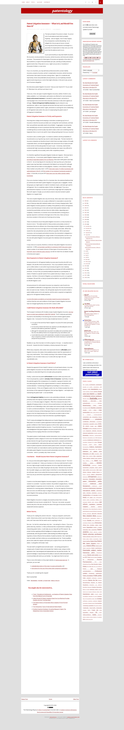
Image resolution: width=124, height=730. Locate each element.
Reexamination (87, 582)
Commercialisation (98, 414)
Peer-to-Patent (94, 557)
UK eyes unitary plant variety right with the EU (91, 305)
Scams (96, 589)
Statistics (99, 596)
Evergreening (86, 447)
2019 (85, 217)
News (95, 516)
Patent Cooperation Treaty (96, 539)
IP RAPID (100, 495)
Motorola (99, 513)
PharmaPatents (88, 348)
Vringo (91, 617)
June (86, 253)
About (28, 2)
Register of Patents (96, 582)
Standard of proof (93, 596)
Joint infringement (98, 497)
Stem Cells (94, 598)
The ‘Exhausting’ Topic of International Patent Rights (47, 606)
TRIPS (90, 610)
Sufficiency (85, 601)
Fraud (100, 460)
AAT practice (86, 384)
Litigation (87, 506)
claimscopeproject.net (61, 560)
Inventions (95, 493)
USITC (100, 612)
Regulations (86, 585)
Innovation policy (95, 481)
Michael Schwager (87, 513)
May (86, 255)
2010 (85, 277)
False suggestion (97, 456)
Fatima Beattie (87, 458)
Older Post (76, 699)
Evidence (92, 447)
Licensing (99, 504)
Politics (85, 566)
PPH (88, 566)
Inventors (100, 493)
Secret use (85, 591)
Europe (100, 442)
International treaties (89, 490)
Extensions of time (89, 454)
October (87, 230)
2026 (85, 201)
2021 (85, 212)
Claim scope (93, 412)
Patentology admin (90, 552)
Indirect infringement (96, 474)
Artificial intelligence (96, 396)
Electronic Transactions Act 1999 (90, 437)
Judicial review (86, 499)
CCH (91, 410)
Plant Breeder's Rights (96, 564)
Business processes (96, 408)
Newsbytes (99, 516)
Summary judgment (93, 601)
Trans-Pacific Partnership (95, 608)
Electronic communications (96, 435)
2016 (85, 224)
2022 (85, 210)
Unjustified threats (89, 612)
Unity (101, 610)
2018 (85, 219)
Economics (86, 435)
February (87, 261)
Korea (97, 499)
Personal (99, 559)
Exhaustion (86, 449)
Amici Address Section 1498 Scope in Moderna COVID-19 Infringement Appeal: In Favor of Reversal (92, 323)
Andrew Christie (90, 391)
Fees (84, 460)
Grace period (98, 467)
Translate (94, 72)
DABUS (100, 426)
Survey (93, 603)
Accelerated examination (95, 384)
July (86, 251)
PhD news (98, 562)
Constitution (99, 421)
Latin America (95, 502)
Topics (33, 2)
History (85, 472)
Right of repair (86, 589)
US (97, 612)
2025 (85, 203)
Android (96, 391)
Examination (98, 447)
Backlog (100, 398)
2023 (85, 207)
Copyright (92, 424)
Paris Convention (92, 529)
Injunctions (86, 479)
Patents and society (93, 555)
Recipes (100, 580)
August (86, 234)
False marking (89, 456)
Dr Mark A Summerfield (43, 710)
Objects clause (91, 522)
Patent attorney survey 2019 (90, 536)
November (87, 228)
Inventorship (86, 495)
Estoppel (90, 442)
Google (100, 465)
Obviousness (98, 523)
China (96, 410)
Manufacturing (94, 509)
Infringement (92, 477)
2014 (85, 268)
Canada (86, 410)
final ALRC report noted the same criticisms (38, 251)
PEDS (89, 557)
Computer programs (92, 419)
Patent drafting (86, 541)
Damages (85, 428)
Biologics (100, 403)
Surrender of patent (87, 603)
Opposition (90, 527)
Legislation (93, 504)
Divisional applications (88, 433)
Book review (97, 405)
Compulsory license (97, 417)
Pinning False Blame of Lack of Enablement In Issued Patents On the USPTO (92, 342)
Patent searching (87, 548)
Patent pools (99, 545)
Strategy (99, 598)
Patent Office (91, 546)
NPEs (93, 520)
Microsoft (94, 513)
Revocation (99, 587)
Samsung (92, 589)
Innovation (92, 479)
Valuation (100, 614)
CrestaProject (53, 717)
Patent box (99, 536)
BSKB (89, 407)
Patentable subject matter (92, 550)
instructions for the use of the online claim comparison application (49, 568)
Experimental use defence (95, 449)
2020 (85, 215)
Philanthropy (85, 564)
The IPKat (87, 304)
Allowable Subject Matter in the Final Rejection (91, 314)
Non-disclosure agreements (90, 518)
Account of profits (88, 387)
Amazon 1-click (87, 389)
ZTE (92, 619)
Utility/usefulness (87, 614)
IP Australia (95, 495)
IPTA (88, 497)
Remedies (85, 587)
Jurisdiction (93, 499)
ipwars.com (87, 330)
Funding (86, 463)
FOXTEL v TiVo (90, 460)
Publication (95, 578)
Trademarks (86, 608)
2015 (85, 265)
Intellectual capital (97, 486)
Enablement (91, 440)
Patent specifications (96, 548)
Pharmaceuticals (89, 562)
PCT (86, 557)
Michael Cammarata (97, 511)
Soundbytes (86, 596)
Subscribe (92, 33)
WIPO (84, 619)
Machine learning (96, 506)
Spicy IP (86, 295)
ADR (101, 387)
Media (84, 511)
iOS (91, 495)
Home (23, 2)
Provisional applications (95, 573)
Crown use (94, 426)
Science (100, 589)
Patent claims (86, 539)
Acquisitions (97, 387)
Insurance (34, 580)
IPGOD (85, 497)
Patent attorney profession (92, 534)
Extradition (97, 453)
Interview (89, 493)
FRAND (96, 460)
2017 (85, 222)
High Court (99, 470)
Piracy (89, 564)
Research (90, 587)
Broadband (85, 407)
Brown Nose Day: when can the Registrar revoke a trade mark (91, 333)
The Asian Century (98, 605)
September (87, 232)
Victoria (88, 617)
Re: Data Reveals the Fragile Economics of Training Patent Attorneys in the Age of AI (91, 85)
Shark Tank (99, 591)
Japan (91, 497)
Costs (96, 424)
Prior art (91, 566)
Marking (100, 509)
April (86, 257)
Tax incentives (98, 603)
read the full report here (88, 60)
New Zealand (88, 516)
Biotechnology (88, 405)
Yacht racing (88, 619)
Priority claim (90, 568)
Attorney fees (86, 398)
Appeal (92, 394)
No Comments (57, 29)
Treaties (85, 610)
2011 (85, 275)
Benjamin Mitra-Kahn (91, 401)
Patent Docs (87, 320)
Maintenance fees (87, 509)
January (87, 263)
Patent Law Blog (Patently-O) (92, 312)
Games (93, 463)
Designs (95, 428)
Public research (87, 578)
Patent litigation (44, 580)
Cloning (97, 412)
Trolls (94, 610)
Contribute (47, 2)
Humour (89, 472)
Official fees (86, 525)
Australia (94, 398)
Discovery (99, 430)
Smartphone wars (89, 594)
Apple (96, 394)
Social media (98, 594)
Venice (84, 617)
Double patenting (98, 433)
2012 (85, 273)
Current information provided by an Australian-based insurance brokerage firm (48, 299)
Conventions (86, 424)
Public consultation (88, 575)
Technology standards (88, 605)
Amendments (95, 389)
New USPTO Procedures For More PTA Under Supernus (91, 350)
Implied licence (96, 472)
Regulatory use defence (96, 585)
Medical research (89, 511)
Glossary (39, 2)
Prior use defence (98, 566)
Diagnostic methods (91, 430)
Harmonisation (93, 470)
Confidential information (90, 421)
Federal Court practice (96, 458)
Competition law (87, 417)
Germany (95, 465)
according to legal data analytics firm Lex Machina (40, 159)
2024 (85, 205)
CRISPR (87, 426)
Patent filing (93, 541)
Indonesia (85, 476)
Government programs (89, 467)
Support (100, 601)
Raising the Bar (93, 580)
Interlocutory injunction (95, 488)
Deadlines (90, 428)
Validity (95, 615)
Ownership (85, 529)
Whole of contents (97, 617)
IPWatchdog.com (89, 339)
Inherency (99, 476)
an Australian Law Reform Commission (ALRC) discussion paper (54, 247)
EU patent (95, 442)
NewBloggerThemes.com (73, 717)
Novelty (89, 520)
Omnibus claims (94, 525)
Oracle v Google (97, 527)
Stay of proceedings (87, 598)
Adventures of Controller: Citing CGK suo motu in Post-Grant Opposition (91, 297)
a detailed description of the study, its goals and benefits (47, 566)
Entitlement (97, 440)
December (87, 226)
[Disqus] (50, 633)
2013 (85, 270)
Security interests (92, 591)
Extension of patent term (92, 451)
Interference (86, 488)
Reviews (94, 587)
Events (100, 444)
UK (98, 610)
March (86, 259)
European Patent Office (91, 444)
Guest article (86, 470)
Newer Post (24, 699)
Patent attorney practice (96, 532)
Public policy (55, 580)
